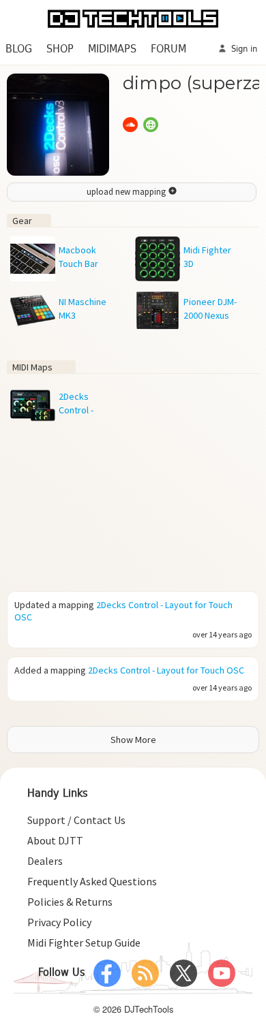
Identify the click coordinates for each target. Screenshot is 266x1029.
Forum (168, 49)
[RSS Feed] (145, 973)
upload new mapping (127, 191)
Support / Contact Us (76, 820)
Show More (133, 739)
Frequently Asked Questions (92, 881)
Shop (60, 49)
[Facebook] (107, 973)
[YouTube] (221, 973)
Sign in (242, 49)
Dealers (45, 861)
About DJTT (55, 840)
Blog (18, 49)
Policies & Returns (70, 901)
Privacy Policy (59, 922)
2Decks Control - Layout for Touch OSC (166, 670)
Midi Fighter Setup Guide (84, 942)
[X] (183, 973)
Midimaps (112, 49)
